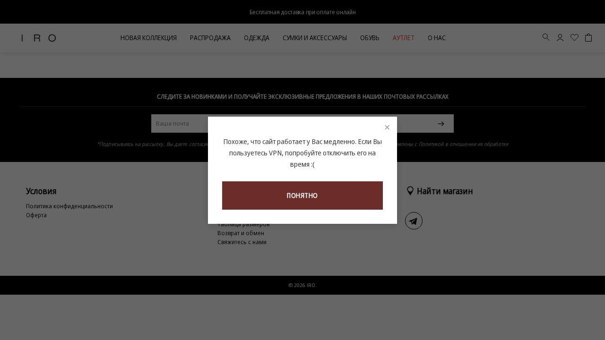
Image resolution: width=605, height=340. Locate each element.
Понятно (302, 195)
